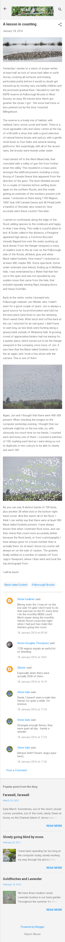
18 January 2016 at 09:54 (32, 632)
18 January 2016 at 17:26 (32, 761)
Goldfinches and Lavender (22, 879)
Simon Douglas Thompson (33, 643)
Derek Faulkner (26, 599)
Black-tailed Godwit (16, 584)
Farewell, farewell (16, 795)
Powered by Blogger (32, 926)
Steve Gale (23, 692)
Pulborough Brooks (43, 584)
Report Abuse (32, 934)
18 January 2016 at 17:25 (32, 709)
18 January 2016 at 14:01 (32, 657)
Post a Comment (16, 770)
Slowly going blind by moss (23, 837)
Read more (54, 825)
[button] (60, 24)
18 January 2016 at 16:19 (32, 681)
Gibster (21, 667)
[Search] (60, 9)
